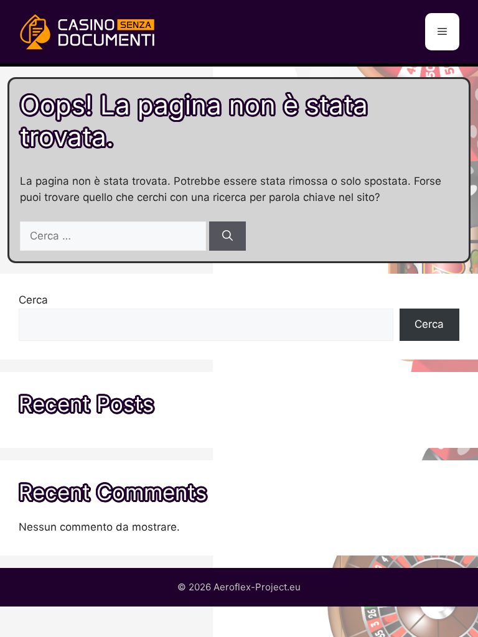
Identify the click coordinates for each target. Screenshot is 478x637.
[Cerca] (227, 236)
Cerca (33, 300)
